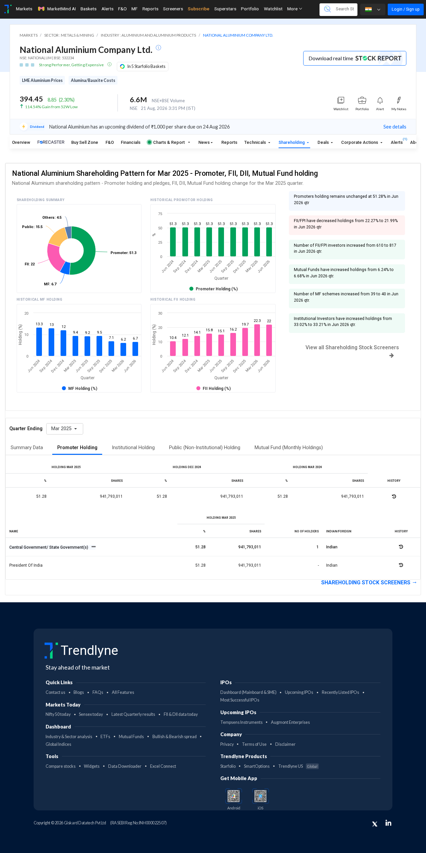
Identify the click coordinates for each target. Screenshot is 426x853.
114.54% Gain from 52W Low (51, 106)
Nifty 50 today (58, 714)
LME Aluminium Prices (42, 80)
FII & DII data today (181, 714)
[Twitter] (374, 824)
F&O (122, 8)
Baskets (89, 8)
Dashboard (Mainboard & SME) (248, 692)
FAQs (98, 692)
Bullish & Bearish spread (174, 736)
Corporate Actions (360, 142)
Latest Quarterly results (133, 714)
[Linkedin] (388, 823)
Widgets (92, 766)
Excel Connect (163, 766)
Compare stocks (61, 766)
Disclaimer (285, 744)
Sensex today (91, 714)
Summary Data (27, 447)
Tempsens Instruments (241, 722)
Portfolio (250, 8)
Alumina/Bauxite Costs (93, 80)
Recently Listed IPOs (340, 692)
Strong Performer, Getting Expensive (72, 65)
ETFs (105, 736)
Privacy (227, 744)
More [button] (293, 8)
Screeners (173, 8)
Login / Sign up (406, 9)
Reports (150, 8)
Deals (324, 142)
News (204, 142)
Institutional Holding (133, 447)
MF (134, 8)
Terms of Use (254, 744)
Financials (130, 142)
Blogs (79, 692)
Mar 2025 (62, 428)
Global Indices (58, 744)
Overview (21, 142)
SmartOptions (257, 766)
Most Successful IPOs (239, 700)
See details (394, 127)
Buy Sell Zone (84, 142)
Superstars (225, 8)
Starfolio (228, 766)
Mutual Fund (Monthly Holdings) (289, 447)
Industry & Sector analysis (69, 736)
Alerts (107, 8)
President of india (26, 565)
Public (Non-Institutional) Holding (204, 447)
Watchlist (273, 8)
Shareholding (292, 142)
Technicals (255, 142)
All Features (123, 692)
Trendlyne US (298, 766)
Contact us (55, 692)
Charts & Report (169, 142)
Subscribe (198, 8)
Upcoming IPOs (299, 692)
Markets (24, 8)
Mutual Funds (131, 736)
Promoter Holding (77, 447)
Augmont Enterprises (290, 722)
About (416, 142)
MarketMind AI (61, 8)
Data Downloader (124, 766)
